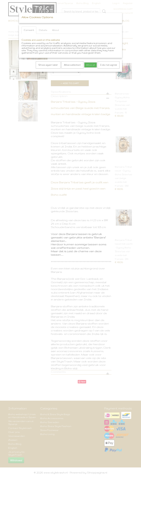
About (55, 30)
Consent (29, 30)
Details (43, 30)
